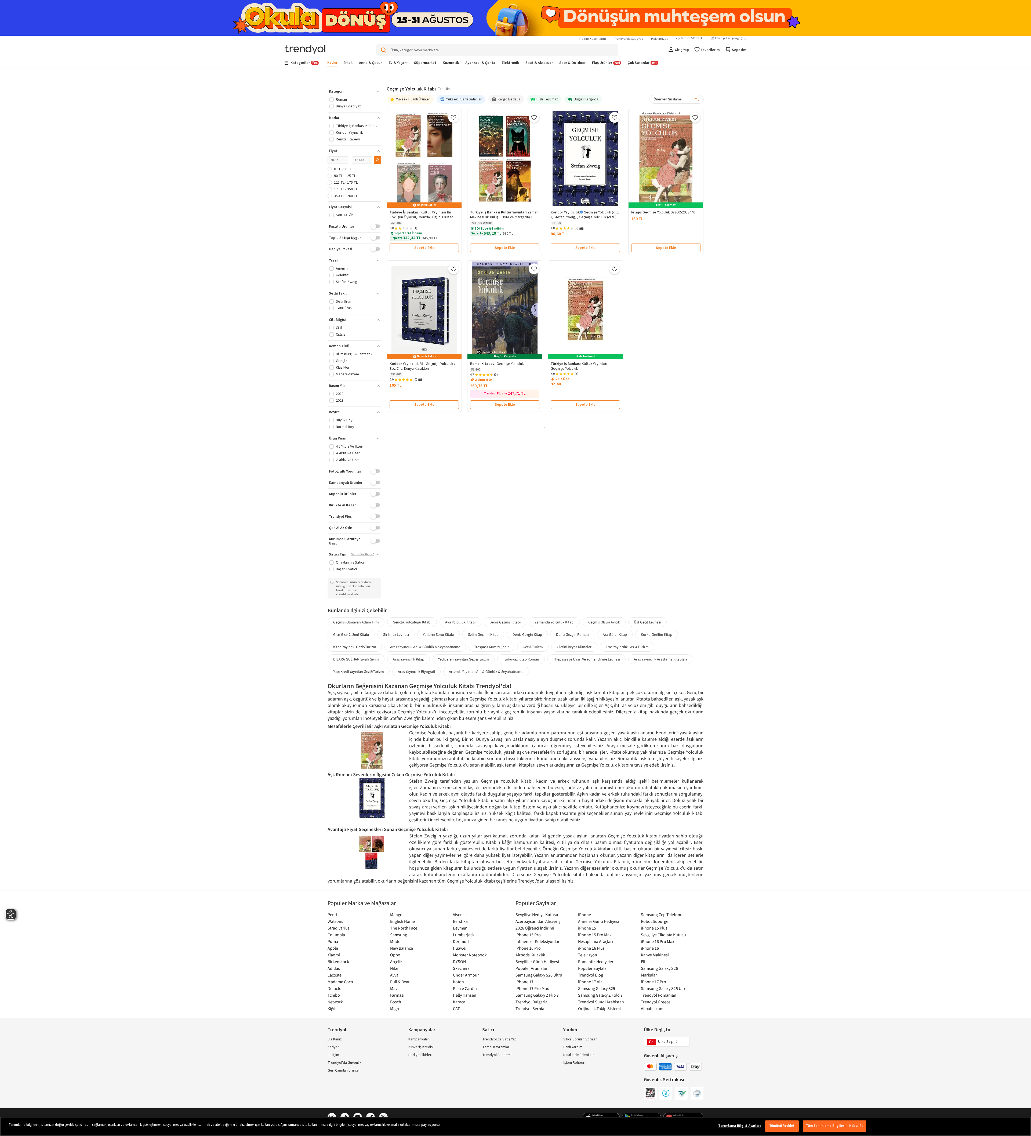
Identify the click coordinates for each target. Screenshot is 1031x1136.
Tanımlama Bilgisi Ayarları (739, 1125)
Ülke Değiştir (657, 1029)
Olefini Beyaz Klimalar (574, 646)
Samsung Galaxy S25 (596, 988)
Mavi (394, 988)
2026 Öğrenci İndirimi (535, 928)
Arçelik (396, 961)
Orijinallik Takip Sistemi (599, 1008)
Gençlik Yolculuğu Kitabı (412, 622)
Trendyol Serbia (530, 1008)
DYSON (459, 961)
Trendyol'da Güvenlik (344, 1062)
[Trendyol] (305, 50)
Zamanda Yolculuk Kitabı (554, 622)
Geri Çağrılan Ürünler (344, 1070)
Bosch (395, 1001)
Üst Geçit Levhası (647, 622)
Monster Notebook (470, 954)
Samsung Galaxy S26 (659, 968)
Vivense (460, 914)
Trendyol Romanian (658, 995)
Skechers (461, 968)
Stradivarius (339, 928)
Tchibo (334, 995)
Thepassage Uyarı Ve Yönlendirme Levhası (586, 659)
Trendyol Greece (655, 1001)
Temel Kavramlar (495, 1047)
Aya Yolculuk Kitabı (460, 622)
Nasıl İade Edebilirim (579, 1055)
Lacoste (335, 975)
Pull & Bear (400, 981)
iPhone (584, 914)
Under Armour (466, 975)
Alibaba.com (652, 1008)
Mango (396, 914)
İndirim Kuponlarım (592, 39)
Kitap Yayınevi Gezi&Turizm (354, 646)
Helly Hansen (464, 995)
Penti (332, 914)
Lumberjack (463, 934)
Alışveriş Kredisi (421, 1047)
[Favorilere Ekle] (453, 117)
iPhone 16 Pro (528, 948)
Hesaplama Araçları (595, 941)
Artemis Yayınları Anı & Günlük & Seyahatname (486, 671)
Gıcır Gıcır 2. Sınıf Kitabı (351, 634)
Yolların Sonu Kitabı (438, 634)
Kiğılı (332, 1008)
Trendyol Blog (590, 975)
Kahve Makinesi (655, 954)
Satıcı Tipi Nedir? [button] (362, 554)
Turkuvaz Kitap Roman (521, 659)
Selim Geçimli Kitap (483, 634)
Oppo (395, 954)
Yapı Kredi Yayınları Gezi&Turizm (358, 671)
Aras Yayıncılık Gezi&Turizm (627, 646)
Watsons (335, 921)
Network (335, 1001)
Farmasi (397, 995)
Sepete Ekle (424, 248)
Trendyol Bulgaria (531, 1001)
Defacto (335, 988)
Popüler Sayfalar (593, 968)
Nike (394, 968)
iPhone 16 (650, 948)
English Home (402, 921)
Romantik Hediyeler (595, 961)
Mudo (395, 941)
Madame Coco (340, 981)
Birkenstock (338, 961)
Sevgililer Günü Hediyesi (537, 961)
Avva (394, 975)
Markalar (649, 975)
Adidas (334, 968)
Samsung (398, 934)
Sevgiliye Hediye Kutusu (537, 914)
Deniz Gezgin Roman (572, 634)
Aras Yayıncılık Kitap (408, 659)
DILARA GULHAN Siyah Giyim (356, 659)
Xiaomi (334, 954)
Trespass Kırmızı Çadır (491, 646)
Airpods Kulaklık (530, 954)
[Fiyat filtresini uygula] (377, 160)
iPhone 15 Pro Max (594, 934)
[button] (354, 91)
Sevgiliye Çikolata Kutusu (663, 934)
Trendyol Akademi (496, 1055)
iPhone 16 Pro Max (657, 941)
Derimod (461, 941)
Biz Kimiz (335, 1039)
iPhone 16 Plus (591, 948)
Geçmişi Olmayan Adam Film (356, 622)
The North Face (403, 928)
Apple (333, 948)
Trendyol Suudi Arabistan (601, 1001)
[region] (515, 1126)
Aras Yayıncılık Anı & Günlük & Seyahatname (425, 646)
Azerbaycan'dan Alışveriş (538, 921)
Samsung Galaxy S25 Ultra (664, 988)
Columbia (336, 934)
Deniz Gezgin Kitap (527, 634)
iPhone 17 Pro (653, 981)
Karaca (459, 1001)
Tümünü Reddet (782, 1125)
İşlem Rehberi (574, 1062)
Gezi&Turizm (533, 646)
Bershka (460, 921)
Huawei (459, 948)
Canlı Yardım (572, 1047)
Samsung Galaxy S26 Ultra (539, 975)
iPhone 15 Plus (654, 928)
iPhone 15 (587, 928)
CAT (456, 1008)
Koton (458, 981)
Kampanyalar (418, 1039)
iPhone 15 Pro (528, 934)
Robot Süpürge (654, 921)
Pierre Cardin (465, 988)
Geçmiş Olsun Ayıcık (604, 622)
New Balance (401, 948)
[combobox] (676, 99)
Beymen (460, 928)
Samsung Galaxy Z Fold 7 (600, 995)
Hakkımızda (659, 39)
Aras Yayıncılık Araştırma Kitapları (660, 659)
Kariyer (333, 1047)
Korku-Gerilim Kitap (656, 634)
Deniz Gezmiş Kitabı (505, 622)
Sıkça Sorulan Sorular (580, 1039)
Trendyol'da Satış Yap (628, 39)
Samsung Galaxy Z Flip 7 (537, 995)
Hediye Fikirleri (420, 1055)
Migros (396, 1008)
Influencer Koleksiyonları (538, 941)
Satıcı (488, 1029)
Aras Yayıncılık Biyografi (416, 671)
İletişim (333, 1055)
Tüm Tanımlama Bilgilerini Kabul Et (834, 1125)
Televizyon (587, 954)
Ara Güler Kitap (615, 634)
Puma (333, 941)
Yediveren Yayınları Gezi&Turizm (463, 659)
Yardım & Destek (692, 38)
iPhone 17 (524, 981)
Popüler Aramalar (531, 968)
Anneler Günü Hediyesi (598, 921)
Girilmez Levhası (396, 634)
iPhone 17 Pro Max (532, 988)
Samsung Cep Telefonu (662, 914)
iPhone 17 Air (590, 981)
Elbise (646, 961)
